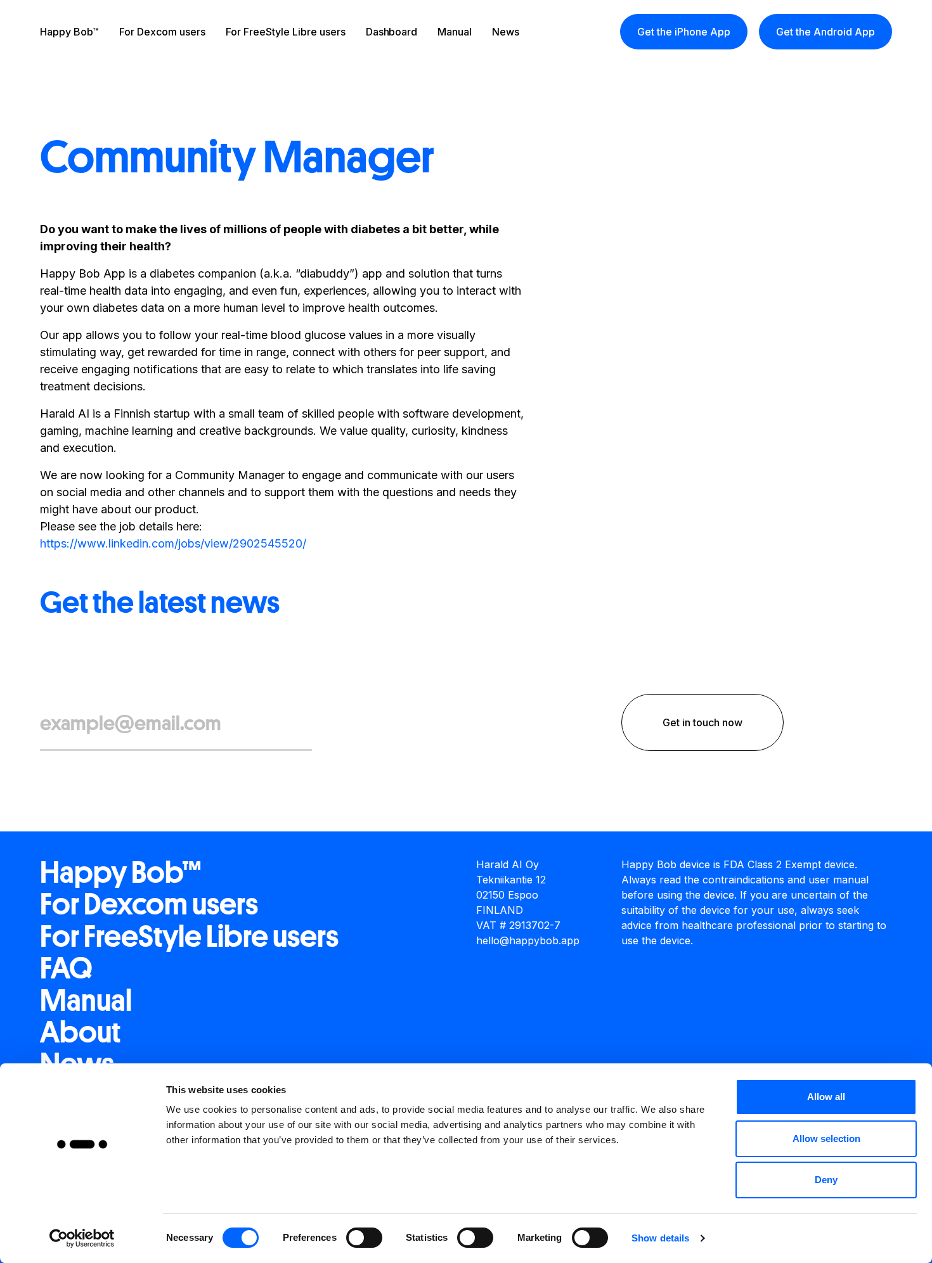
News (505, 31)
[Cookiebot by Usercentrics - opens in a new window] (82, 1238)
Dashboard (392, 31)
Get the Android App (825, 31)
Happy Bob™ (69, 31)
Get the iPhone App (683, 31)
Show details (660, 1238)
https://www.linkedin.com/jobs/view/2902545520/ (173, 543)
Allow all (826, 1096)
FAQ (66, 968)
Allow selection (826, 1138)
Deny (826, 1179)
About (80, 1032)
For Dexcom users (162, 31)
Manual (454, 31)
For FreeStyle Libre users (286, 31)
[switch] (364, 1238)
